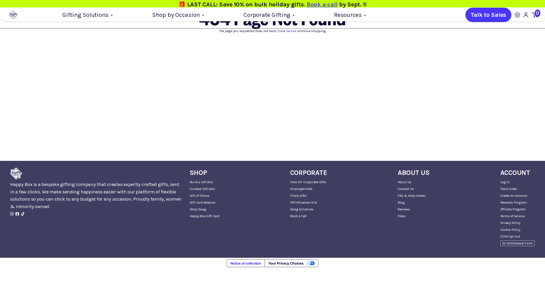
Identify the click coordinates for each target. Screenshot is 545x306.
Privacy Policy (510, 223)
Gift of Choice (200, 196)
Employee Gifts (301, 189)
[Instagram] (12, 214)
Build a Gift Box (201, 182)
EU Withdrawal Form (517, 243)
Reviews (404, 209)
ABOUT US (414, 173)
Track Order (508, 189)
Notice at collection (245, 263)
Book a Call (298, 216)
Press (402, 216)
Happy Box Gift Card (204, 216)
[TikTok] (22, 214)
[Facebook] (17, 214)
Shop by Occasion (176, 14)
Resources (348, 14)
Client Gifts (298, 196)
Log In (505, 182)
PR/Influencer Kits (303, 202)
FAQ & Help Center (412, 196)
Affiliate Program (513, 209)
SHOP (198, 173)
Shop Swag (198, 209)
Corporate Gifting (268, 14)
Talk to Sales (488, 14)
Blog (401, 202)
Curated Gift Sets (202, 189)
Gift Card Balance (202, 202)
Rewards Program (513, 202)
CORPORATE (308, 173)
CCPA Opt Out (510, 236)
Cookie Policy (510, 230)
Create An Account (513, 196)
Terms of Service (512, 216)
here (289, 31)
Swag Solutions (302, 209)
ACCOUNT (515, 173)
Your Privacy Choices (286, 263)
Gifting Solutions (86, 14)
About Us (404, 182)
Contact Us (406, 189)
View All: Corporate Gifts (308, 182)
